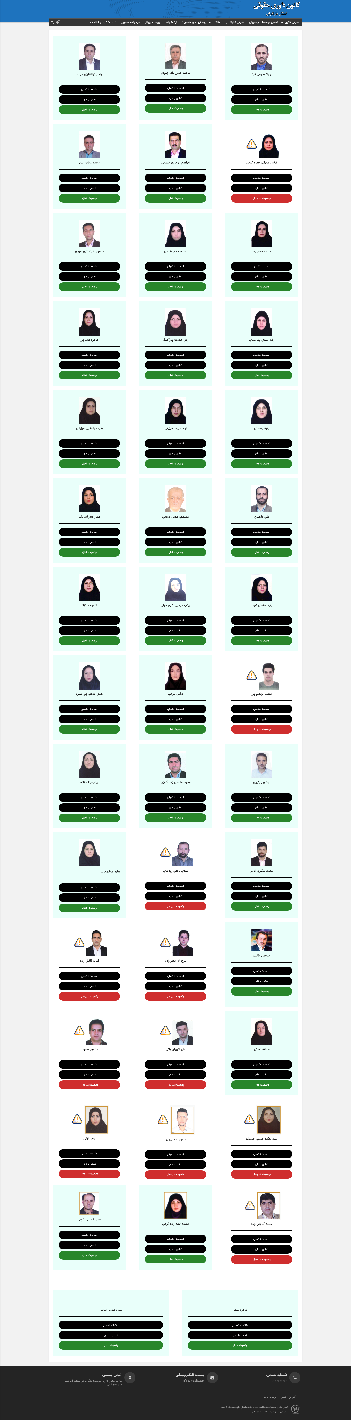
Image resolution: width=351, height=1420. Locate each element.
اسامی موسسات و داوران (263, 22)
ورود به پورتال (152, 22)
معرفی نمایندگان (234, 22)
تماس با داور (261, 99)
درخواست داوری (130, 22)
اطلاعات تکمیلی (261, 89)
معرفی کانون (292, 22)
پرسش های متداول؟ (194, 22)
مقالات (216, 22)
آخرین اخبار (288, 1397)
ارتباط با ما (171, 22)
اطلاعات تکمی (261, 266)
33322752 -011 (279, 1381)
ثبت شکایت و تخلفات (102, 22)
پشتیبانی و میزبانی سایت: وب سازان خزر (270, 1412)
